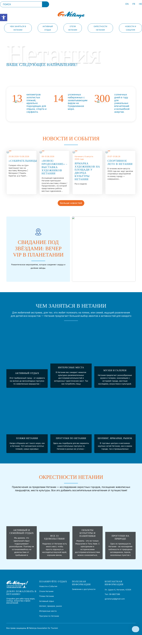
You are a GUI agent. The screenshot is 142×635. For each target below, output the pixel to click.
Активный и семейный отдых (21, 531)
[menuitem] (127, 4)
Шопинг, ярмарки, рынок (115, 438)
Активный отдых (27, 373)
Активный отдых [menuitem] (48, 28)
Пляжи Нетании (27, 438)
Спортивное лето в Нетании (120, 162)
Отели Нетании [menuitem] (72, 28)
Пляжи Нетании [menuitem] (46, 596)
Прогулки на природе (120, 537)
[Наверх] (135, 629)
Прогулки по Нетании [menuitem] (49, 616)
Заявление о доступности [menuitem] (83, 589)
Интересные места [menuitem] (48, 611)
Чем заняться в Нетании (71, 306)
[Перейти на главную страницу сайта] (71, 15)
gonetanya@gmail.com (115, 599)
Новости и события (71, 138)
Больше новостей (71, 203)
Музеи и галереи (114, 370)
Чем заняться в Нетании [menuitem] (18, 28)
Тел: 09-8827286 (112, 594)
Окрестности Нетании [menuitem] (100, 28)
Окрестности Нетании (71, 477)
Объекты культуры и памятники (87, 533)
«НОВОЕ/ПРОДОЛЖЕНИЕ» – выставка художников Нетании (54, 167)
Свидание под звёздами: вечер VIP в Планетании (38, 248)
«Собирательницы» (24, 160)
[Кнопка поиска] (45, 4)
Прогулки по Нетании (71, 438)
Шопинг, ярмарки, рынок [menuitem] (50, 606)
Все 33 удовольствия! (54, 537)
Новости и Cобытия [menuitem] (130, 28)
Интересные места (71, 367)
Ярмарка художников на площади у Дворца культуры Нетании (87, 171)
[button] (3, 17)
